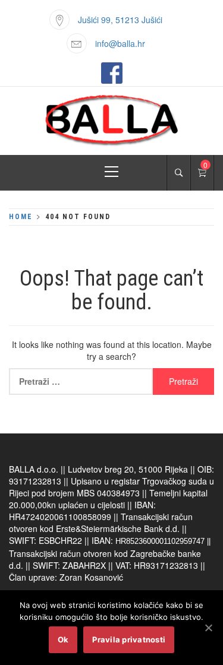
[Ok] (208, 628)
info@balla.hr (120, 43)
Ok (63, 639)
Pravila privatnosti (128, 639)
